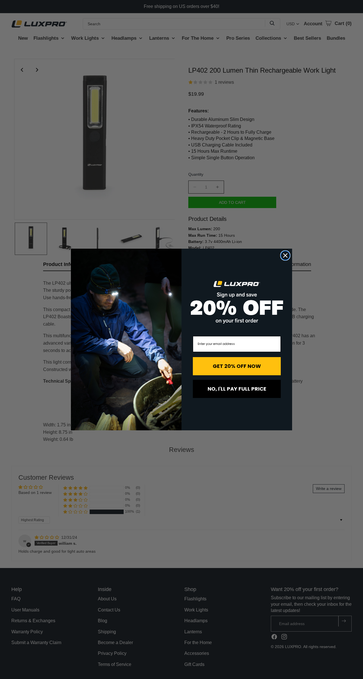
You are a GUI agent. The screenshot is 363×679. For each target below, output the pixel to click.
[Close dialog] (285, 255)
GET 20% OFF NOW (237, 366)
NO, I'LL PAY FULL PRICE (237, 388)
